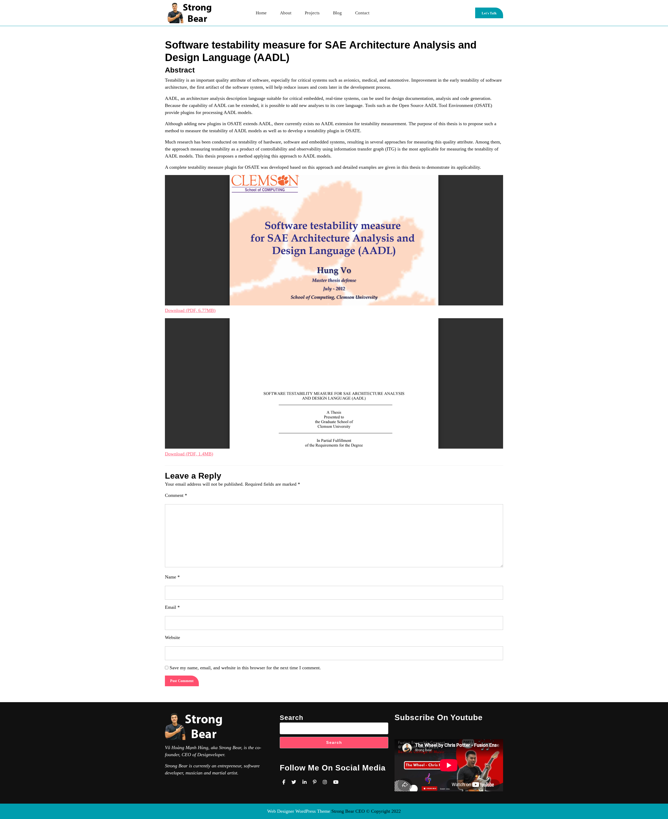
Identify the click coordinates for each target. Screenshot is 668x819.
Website (172, 637)
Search (291, 717)
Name (172, 577)
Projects (312, 12)
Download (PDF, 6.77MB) (190, 310)
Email (172, 607)
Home (261, 12)
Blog (337, 12)
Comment (176, 495)
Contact (362, 12)
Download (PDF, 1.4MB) (189, 453)
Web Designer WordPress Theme (298, 811)
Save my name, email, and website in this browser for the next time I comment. (245, 667)
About (285, 12)
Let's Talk (492, 15)
